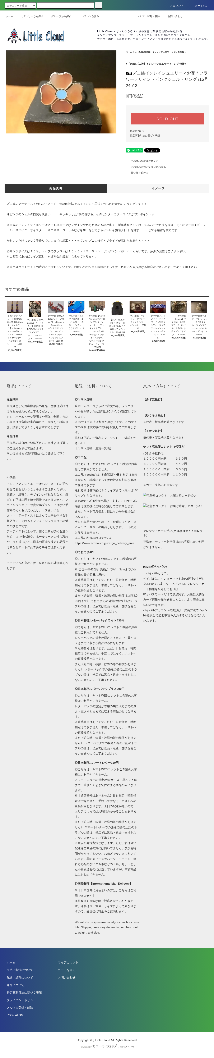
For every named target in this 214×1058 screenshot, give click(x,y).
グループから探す (61, 16)
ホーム (9, 16)
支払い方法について (20, 970)
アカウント (177, 5)
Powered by (86, 1047)
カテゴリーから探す (32, 16)
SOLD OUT (168, 118)
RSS (10, 1015)
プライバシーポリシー (21, 1000)
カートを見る (66, 970)
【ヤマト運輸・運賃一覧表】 (94, 448)
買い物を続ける (139, 172)
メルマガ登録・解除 (148, 16)
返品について (137, 130)
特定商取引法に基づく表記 (145, 135)
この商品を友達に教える (144, 161)
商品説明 (55, 188)
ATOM (19, 1015)
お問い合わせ (175, 16)
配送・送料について (20, 977)
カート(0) (201, 5)
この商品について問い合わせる (148, 166)
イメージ (158, 188)
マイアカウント (68, 962)
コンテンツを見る (89, 16)
